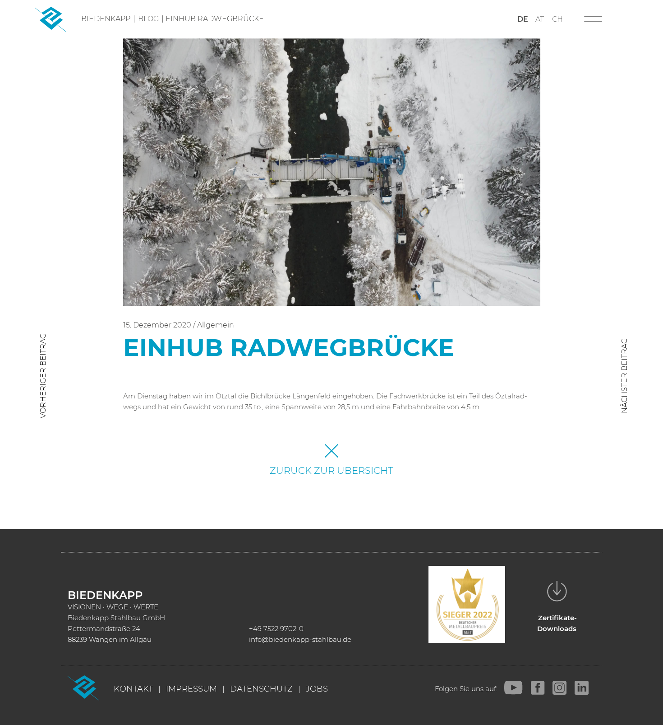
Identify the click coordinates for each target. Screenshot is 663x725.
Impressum (191, 689)
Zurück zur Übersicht (331, 470)
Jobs (317, 689)
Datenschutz (261, 689)
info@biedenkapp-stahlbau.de (300, 639)
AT (539, 19)
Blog (148, 18)
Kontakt (133, 689)
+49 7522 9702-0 (276, 628)
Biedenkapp (105, 18)
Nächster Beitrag (624, 375)
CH (557, 19)
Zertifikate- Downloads (557, 623)
